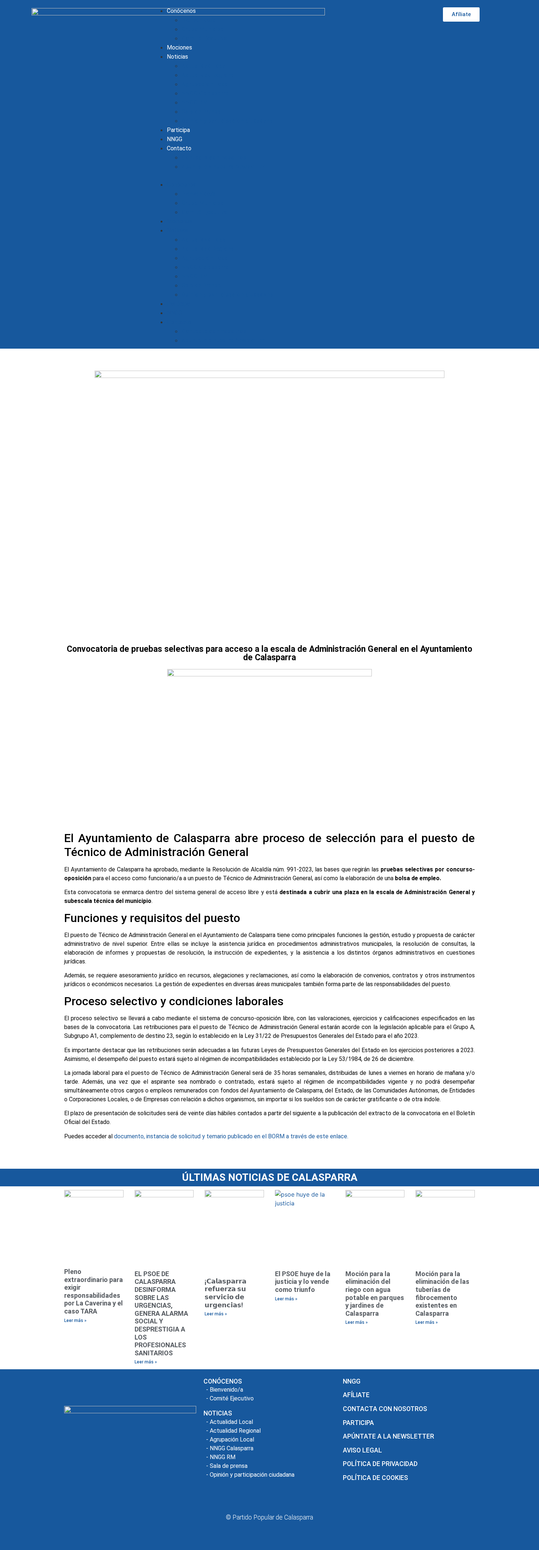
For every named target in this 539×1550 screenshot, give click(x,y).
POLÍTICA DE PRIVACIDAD (380, 1464)
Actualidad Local (204, 65)
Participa (178, 129)
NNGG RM (195, 102)
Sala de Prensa (201, 111)
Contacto (179, 148)
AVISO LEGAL (362, 1450)
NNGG (174, 139)
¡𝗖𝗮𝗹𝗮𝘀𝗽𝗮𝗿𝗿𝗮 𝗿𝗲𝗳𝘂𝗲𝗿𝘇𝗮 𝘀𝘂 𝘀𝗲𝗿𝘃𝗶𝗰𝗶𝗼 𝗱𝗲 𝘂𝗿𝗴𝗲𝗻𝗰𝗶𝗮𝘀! (225, 1293)
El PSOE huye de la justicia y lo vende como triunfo (302, 1281)
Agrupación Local (206, 84)
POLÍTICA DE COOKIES (375, 1477)
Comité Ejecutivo (205, 38)
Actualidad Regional (209, 74)
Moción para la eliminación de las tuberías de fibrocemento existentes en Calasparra (442, 1293)
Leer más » (75, 1320)
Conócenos (181, 10)
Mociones (179, 47)
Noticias (177, 56)
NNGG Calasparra (205, 93)
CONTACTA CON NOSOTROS (385, 1409)
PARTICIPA (358, 1422)
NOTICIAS (217, 1413)
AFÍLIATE (356, 1395)
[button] (281, 175)
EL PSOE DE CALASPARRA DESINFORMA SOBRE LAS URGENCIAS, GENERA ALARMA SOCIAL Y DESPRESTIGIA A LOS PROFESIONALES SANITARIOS (161, 1313)
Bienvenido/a (199, 19)
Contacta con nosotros (214, 157)
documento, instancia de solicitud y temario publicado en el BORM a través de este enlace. (231, 1136)
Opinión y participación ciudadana (227, 120)
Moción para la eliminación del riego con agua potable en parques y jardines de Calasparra (374, 1293)
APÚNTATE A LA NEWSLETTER (388, 1436)
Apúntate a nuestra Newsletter (223, 166)
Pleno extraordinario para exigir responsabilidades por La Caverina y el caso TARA (93, 1291)
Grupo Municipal (203, 29)
